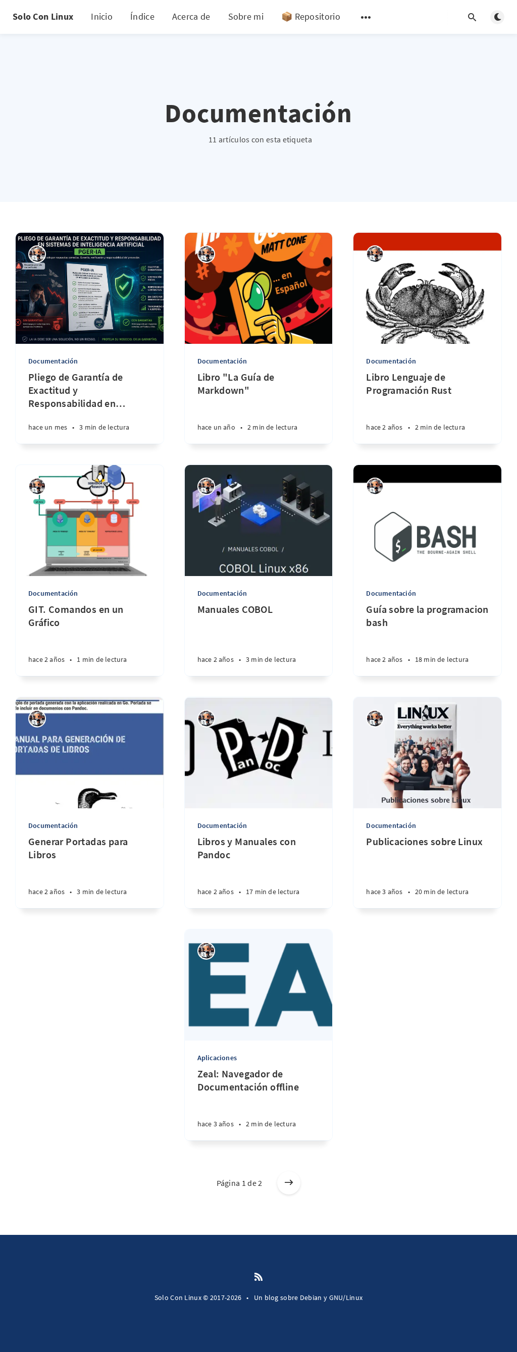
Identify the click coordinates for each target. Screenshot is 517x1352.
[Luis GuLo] (37, 254)
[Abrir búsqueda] (472, 17)
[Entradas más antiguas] (288, 1182)
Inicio (102, 16)
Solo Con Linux (43, 16)
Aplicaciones (217, 1057)
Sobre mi (246, 16)
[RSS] (258, 1277)
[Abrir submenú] (366, 17)
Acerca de (191, 16)
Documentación (53, 361)
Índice (142, 16)
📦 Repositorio (310, 16)
